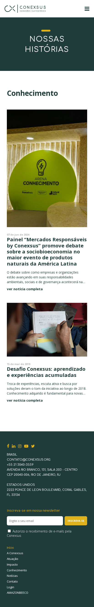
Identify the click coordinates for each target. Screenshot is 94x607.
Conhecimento (17, 570)
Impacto (12, 564)
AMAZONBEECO (17, 593)
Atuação (12, 559)
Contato (12, 581)
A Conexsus (15, 553)
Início (10, 547)
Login (10, 587)
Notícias (12, 576)
